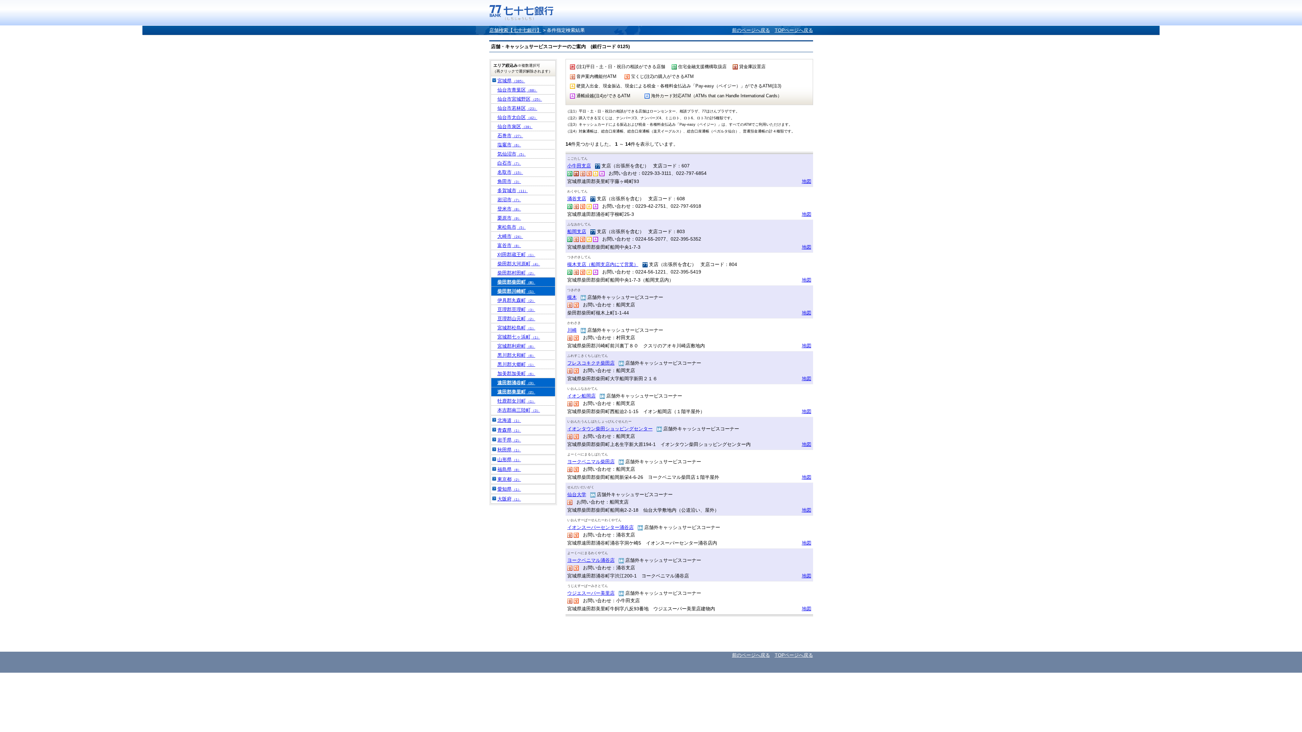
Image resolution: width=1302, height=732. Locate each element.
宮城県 (511, 80)
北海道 (509, 420)
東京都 (509, 479)
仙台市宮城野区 (519, 99)
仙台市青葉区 (517, 90)
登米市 (509, 208)
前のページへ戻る (751, 30)
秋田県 (509, 449)
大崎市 (510, 236)
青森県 (509, 430)
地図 (806, 181)
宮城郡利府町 (516, 346)
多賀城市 (512, 190)
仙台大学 (576, 494)
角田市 (509, 181)
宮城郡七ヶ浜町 (518, 337)
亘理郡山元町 (516, 318)
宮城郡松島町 (516, 327)
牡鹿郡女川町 (516, 401)
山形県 (509, 459)
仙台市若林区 (517, 108)
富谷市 (509, 245)
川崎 (572, 330)
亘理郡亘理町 (516, 309)
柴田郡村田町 (516, 273)
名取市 (510, 172)
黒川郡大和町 (516, 355)
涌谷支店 (576, 198)
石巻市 (510, 135)
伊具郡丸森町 (516, 300)
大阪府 (509, 499)
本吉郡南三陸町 (518, 410)
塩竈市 (509, 144)
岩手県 (509, 440)
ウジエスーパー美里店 (591, 593)
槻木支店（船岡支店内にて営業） (602, 264)
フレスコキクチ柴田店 (591, 363)
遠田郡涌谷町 (516, 382)
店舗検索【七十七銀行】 (515, 30)
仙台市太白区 (517, 117)
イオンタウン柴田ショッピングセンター (610, 428)
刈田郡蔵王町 (516, 254)
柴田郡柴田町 (516, 282)
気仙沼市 (511, 154)
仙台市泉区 (515, 126)
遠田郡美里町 (516, 391)
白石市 (509, 163)
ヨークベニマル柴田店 (591, 461)
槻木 (572, 297)
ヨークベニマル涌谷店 (591, 560)
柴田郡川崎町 (516, 291)
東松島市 (511, 227)
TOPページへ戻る (794, 30)
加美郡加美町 (516, 373)
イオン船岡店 (581, 396)
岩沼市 (509, 199)
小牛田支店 (579, 165)
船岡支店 (576, 231)
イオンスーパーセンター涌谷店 (600, 527)
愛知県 (509, 489)
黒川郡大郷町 (516, 364)
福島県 (509, 469)
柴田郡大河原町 (518, 263)
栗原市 (509, 218)
